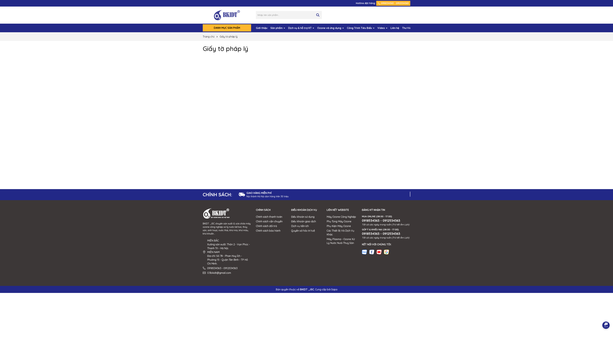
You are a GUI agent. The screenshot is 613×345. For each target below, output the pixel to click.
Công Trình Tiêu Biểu (360, 28)
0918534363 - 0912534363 (394, 3)
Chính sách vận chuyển (269, 221)
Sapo (334, 289)
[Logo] (227, 14)
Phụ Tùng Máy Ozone (339, 221)
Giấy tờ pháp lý (225, 49)
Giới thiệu (261, 28)
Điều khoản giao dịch (303, 221)
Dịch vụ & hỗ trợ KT (300, 28)
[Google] (386, 251)
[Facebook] (371, 251)
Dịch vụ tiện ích (300, 226)
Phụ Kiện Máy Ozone (339, 226)
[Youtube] (379, 251)
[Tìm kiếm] (318, 15)
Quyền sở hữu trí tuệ (303, 230)
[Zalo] (364, 251)
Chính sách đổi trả (266, 226)
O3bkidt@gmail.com (219, 272)
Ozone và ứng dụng (329, 28)
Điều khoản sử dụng (302, 216)
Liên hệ (394, 28)
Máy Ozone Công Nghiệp (341, 216)
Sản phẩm (276, 28)
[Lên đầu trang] (606, 316)
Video (382, 28)
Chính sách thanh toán (269, 216)
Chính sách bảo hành (268, 230)
